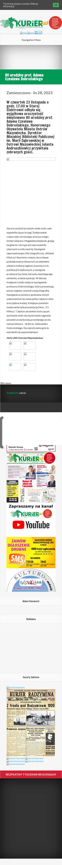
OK (55, 5)
